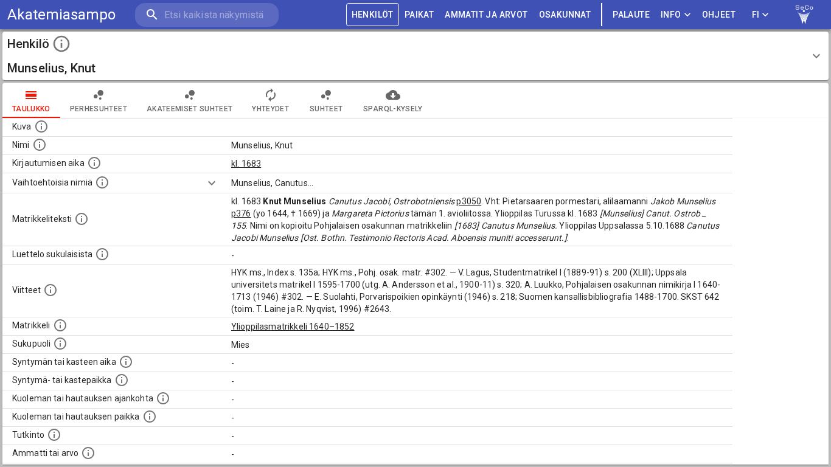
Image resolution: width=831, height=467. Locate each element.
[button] (415, 56)
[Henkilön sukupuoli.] (60, 343)
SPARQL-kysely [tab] (392, 109)
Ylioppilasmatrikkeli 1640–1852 (293, 326)
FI (756, 14)
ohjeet (718, 14)
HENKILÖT (373, 14)
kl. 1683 (246, 163)
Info (671, 14)
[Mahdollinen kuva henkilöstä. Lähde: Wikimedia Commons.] (41, 126)
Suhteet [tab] (326, 109)
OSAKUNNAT (565, 14)
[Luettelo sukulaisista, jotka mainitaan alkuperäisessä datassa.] (102, 254)
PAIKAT (419, 14)
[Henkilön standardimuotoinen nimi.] (39, 144)
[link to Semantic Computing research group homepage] (804, 14)
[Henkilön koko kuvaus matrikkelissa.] (81, 219)
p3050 (468, 201)
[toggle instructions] (61, 44)
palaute (631, 14)
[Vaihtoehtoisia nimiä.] (102, 182)
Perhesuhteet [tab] (98, 109)
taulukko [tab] (31, 109)
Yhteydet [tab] (270, 109)
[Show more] (211, 183)
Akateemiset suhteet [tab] (190, 109)
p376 (241, 213)
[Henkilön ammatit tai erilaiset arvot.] (88, 453)
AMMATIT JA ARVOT (486, 14)
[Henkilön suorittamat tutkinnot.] (54, 435)
